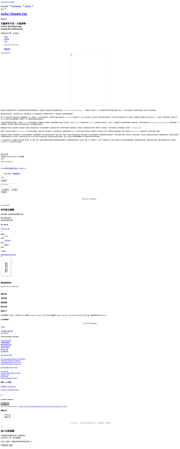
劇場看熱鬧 (16, 173)
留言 (15, 168)
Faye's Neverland (6, 340)
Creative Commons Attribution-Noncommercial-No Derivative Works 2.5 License (42, 406)
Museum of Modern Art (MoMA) (11, 360)
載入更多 (4, 180)
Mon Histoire (5, 333)
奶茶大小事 (4, 349)
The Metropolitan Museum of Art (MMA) (13, 359)
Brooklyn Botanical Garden (9, 378)
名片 (6, 41)
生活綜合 (16, 33)
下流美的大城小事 (7, 331)
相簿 (6, 37)
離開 (11, 445)
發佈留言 (4, 192)
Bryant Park (4, 376)
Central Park (4, 371)
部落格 (6, 39)
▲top (2, 177)
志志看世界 (4, 351)
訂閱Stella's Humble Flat (8, 386)
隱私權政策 (101, 423)
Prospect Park (5, 375)
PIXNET (76, 423)
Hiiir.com (94, 323)
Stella (2, 158)
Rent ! (7, 49)
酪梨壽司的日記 (6, 344)
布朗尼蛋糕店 (5, 347)
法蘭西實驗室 (5, 342)
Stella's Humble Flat (14, 13)
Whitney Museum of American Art (11, 364)
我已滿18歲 (5, 445)
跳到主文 (4, 19)
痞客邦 (11, 168)
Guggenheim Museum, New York (11, 362)
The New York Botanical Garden (10, 373)
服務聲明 (107, 423)
